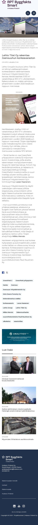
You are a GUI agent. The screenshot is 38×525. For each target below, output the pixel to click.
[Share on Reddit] (11, 272)
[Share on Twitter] (7, 272)
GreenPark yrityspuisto (24, 280)
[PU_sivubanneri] (19, 123)
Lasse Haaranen (23, 303)
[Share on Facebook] (3, 272)
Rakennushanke (23, 312)
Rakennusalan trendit (9, 481)
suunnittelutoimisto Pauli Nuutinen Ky (17, 317)
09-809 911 (6, 471)
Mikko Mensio (8, 312)
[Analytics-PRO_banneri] (19, 343)
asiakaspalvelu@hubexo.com (12, 469)
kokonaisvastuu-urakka (11, 299)
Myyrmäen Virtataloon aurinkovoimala (17, 439)
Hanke (5, 285)
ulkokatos (6, 321)
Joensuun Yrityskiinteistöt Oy (14, 289)
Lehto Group (7, 308)
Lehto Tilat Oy (21, 308)
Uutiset (4, 485)
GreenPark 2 (7, 280)
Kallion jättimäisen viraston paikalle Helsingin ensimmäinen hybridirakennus (18, 410)
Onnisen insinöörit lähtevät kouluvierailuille (13, 380)
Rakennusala (6, 489)
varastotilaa (18, 321)
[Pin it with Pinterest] (14, 272)
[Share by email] (22, 272)
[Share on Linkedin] (18, 272)
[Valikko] (33, 13)
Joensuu (14, 285)
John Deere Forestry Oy (12, 294)
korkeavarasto (8, 303)
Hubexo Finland (7, 494)
